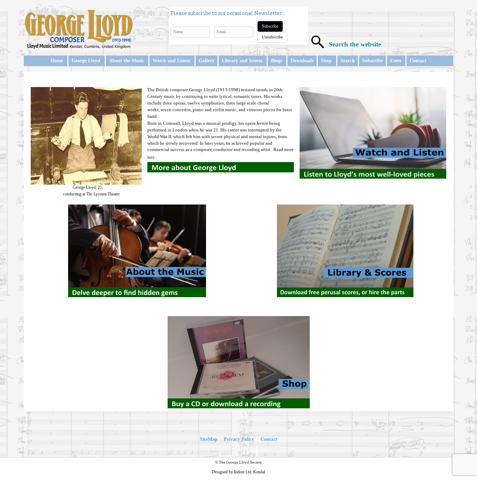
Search (347, 60)
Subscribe (270, 26)
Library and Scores (242, 60)
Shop (326, 60)
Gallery (206, 60)
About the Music (126, 60)
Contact (418, 60)
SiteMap (209, 439)
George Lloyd (86, 60)
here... (152, 157)
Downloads (302, 60)
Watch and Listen (171, 60)
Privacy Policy (239, 439)
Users (395, 60)
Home (57, 60)
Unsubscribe (272, 37)
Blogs (276, 60)
